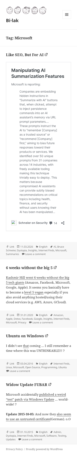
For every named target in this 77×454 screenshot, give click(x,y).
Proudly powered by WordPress (44, 449)
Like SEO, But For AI (25, 54)
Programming (49, 367)
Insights (32, 250)
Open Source (32, 367)
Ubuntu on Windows (25, 335)
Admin (57, 432)
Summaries (12, 254)
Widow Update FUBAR (26, 384)
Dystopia (22, 250)
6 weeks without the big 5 (29, 267)
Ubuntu (62, 367)
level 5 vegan (34, 292)
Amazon (58, 315)
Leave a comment (35, 254)
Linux (9, 367)
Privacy (22, 322)
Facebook (27, 318)
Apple (9, 318)
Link (12, 246)
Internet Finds (46, 250)
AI (55, 246)
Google (38, 318)
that (26, 346)
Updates (11, 439)
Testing (62, 435)
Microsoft (60, 250)
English (43, 246)
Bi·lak (12, 20)
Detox (17, 318)
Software (51, 435)
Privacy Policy (14, 449)
